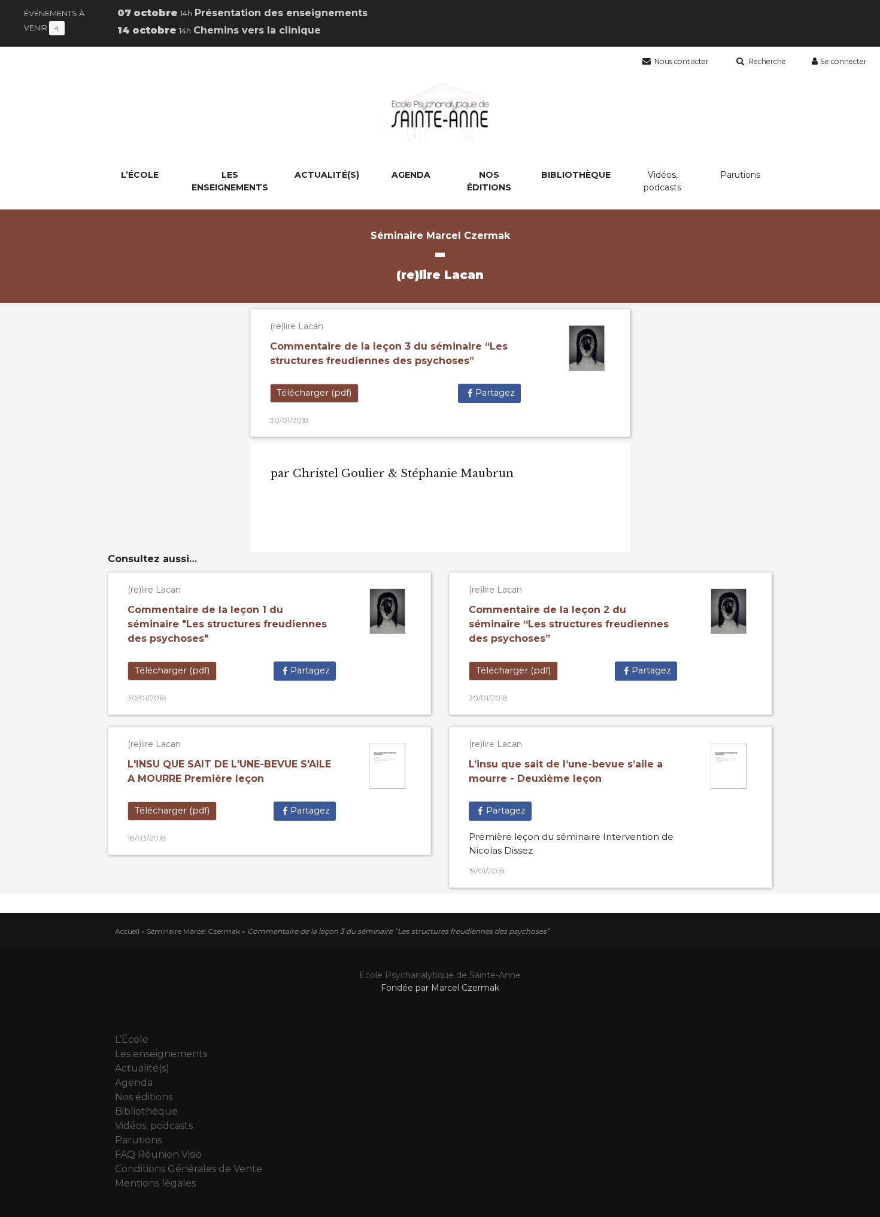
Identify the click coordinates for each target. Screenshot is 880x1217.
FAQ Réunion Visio (158, 1154)
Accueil (127, 931)
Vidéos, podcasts (662, 181)
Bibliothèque (576, 174)
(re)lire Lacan (296, 326)
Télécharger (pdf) (314, 392)
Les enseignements (230, 181)
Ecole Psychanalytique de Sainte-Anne (440, 975)
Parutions (740, 174)
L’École (140, 174)
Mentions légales (155, 1183)
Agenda (411, 174)
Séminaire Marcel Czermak (193, 931)
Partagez (495, 392)
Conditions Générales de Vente (188, 1168)
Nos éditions (489, 181)
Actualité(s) (327, 174)
